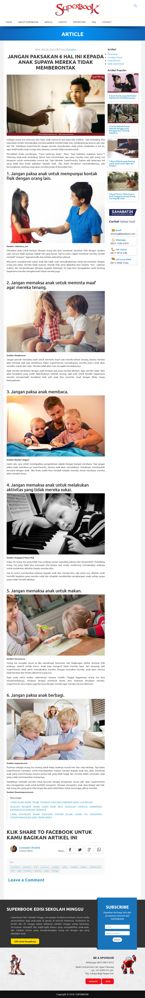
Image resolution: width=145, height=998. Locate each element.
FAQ (94, 22)
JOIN (107, 981)
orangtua (55, 867)
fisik (12, 871)
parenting (27, 867)
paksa (65, 867)
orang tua (45, 867)
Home (9, 22)
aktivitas (38, 871)
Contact (107, 22)
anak (36, 867)
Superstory (79, 22)
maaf (19, 871)
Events (63, 22)
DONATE (93, 981)
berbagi (55, 871)
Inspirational (114, 60)
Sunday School (115, 57)
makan (46, 871)
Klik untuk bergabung (25, 941)
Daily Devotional (116, 63)
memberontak (95, 867)
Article (48, 22)
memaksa (73, 867)
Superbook (15, 867)
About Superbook (28, 22)
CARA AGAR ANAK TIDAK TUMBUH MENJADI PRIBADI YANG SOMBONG (51, 802)
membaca (28, 871)
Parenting (71, 49)
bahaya (83, 867)
